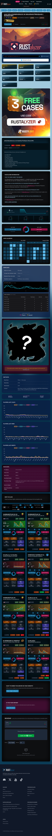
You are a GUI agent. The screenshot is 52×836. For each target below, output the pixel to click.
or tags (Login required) (11, 147)
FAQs (4, 797)
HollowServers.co (31, 185)
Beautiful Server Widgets (32, 804)
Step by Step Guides (31, 806)
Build (15, 10)
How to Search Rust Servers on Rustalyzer (11, 804)
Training (21, 10)
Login (50, 4)
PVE (44, 10)
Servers (17, 1)
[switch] (20, 505)
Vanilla (33, 10)
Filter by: (17, 742)
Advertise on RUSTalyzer (32, 814)
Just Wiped (29, 791)
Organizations (39, 1)
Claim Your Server (31, 808)
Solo (10, 10)
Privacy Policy (5, 823)
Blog (26, 3)
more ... (28, 795)
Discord (30, 3)
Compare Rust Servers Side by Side (10, 806)
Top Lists (32, 1)
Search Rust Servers (7, 791)
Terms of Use (5, 821)
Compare (16, 24)
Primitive (40, 10)
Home (4, 789)
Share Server (8, 24)
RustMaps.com (26, 369)
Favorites (37, 3)
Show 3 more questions (11, 202)
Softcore (28, 10)
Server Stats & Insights (7, 795)
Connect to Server (27, 60)
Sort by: (6, 742)
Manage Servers (30, 810)
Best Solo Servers (30, 793)
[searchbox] (29, 6)
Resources (21, 3)
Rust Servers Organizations (8, 793)
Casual (48, 10)
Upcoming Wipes (30, 789)
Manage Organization (31, 812)
